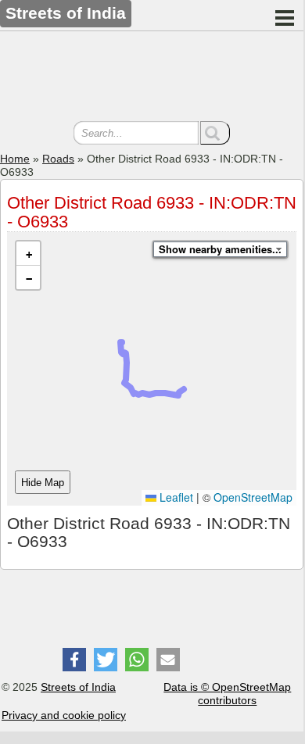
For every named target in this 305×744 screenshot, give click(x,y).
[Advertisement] (151, 78)
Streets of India (78, 687)
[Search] (215, 133)
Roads (58, 158)
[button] (28, 253)
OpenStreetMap (253, 497)
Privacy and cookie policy (64, 715)
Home (15, 158)
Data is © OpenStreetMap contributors (227, 693)
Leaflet (174, 497)
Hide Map (42, 482)
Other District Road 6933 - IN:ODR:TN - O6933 (151, 212)
